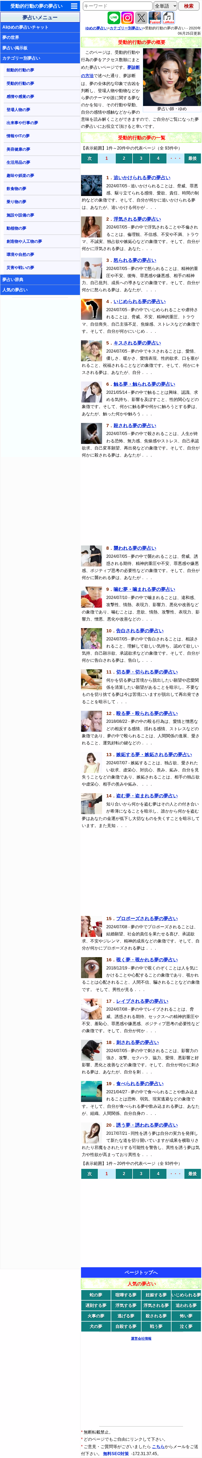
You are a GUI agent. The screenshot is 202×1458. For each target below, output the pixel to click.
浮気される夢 (156, 1305)
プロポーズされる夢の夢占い (147, 918)
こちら (158, 1446)
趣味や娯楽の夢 (20, 175)
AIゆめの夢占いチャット (25, 27)
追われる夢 (186, 1305)
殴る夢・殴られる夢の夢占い (147, 713)
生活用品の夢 (18, 162)
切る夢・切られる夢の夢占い (147, 672)
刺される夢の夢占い (137, 1042)
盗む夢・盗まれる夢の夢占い (147, 795)
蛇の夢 (96, 1295)
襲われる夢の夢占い (135, 548)
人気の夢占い (15, 290)
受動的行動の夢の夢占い (37, 6)
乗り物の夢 (16, 201)
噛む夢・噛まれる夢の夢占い (144, 589)
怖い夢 (186, 1316)
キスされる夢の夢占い (137, 343)
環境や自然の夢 (20, 254)
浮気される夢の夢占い (137, 219)
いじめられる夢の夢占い (140, 301)
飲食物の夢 (16, 188)
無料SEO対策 (116, 1453)
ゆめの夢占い (96, 28)
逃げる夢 (126, 1316)
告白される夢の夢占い (140, 630)
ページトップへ (141, 1272)
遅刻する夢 (96, 1305)
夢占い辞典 (12, 279)
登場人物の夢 (18, 109)
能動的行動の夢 (20, 70)
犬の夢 (96, 1326)
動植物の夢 (16, 228)
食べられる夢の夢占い (140, 1083)
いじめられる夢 (186, 1295)
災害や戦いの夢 (20, 267)
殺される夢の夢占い (135, 425)
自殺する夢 (126, 1326)
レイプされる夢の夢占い (142, 1001)
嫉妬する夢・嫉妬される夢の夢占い (154, 754)
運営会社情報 (141, 1338)
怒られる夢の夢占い (135, 260)
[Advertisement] (40, 378)
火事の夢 (96, 1316)
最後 (192, 158)
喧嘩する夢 (126, 1295)
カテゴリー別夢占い (21, 58)
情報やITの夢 (18, 136)
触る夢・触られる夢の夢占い (144, 384)
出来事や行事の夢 (22, 122)
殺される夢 (156, 1316)
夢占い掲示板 (15, 48)
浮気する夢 (126, 1305)
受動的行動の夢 (20, 83)
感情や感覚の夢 (20, 96)
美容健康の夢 (18, 149)
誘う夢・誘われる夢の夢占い (147, 1125)
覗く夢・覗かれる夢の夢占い (147, 959)
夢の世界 (10, 37)
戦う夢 (156, 1326)
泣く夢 (186, 1326)
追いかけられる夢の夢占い (142, 177)
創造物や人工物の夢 (24, 241)
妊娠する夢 (156, 1295)
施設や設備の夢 (20, 215)
